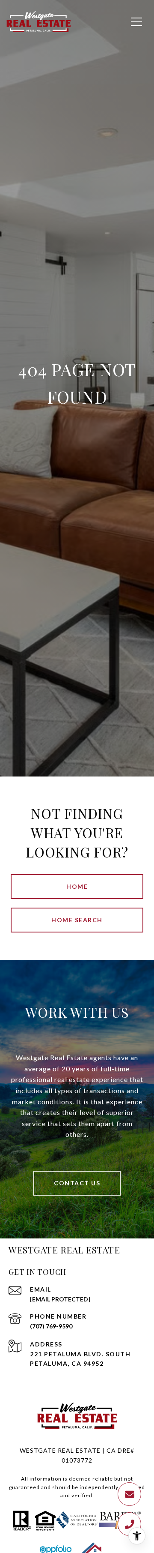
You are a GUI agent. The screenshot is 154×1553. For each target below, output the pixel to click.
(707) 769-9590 (51, 1326)
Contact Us (77, 1183)
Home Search (77, 919)
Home (77, 886)
